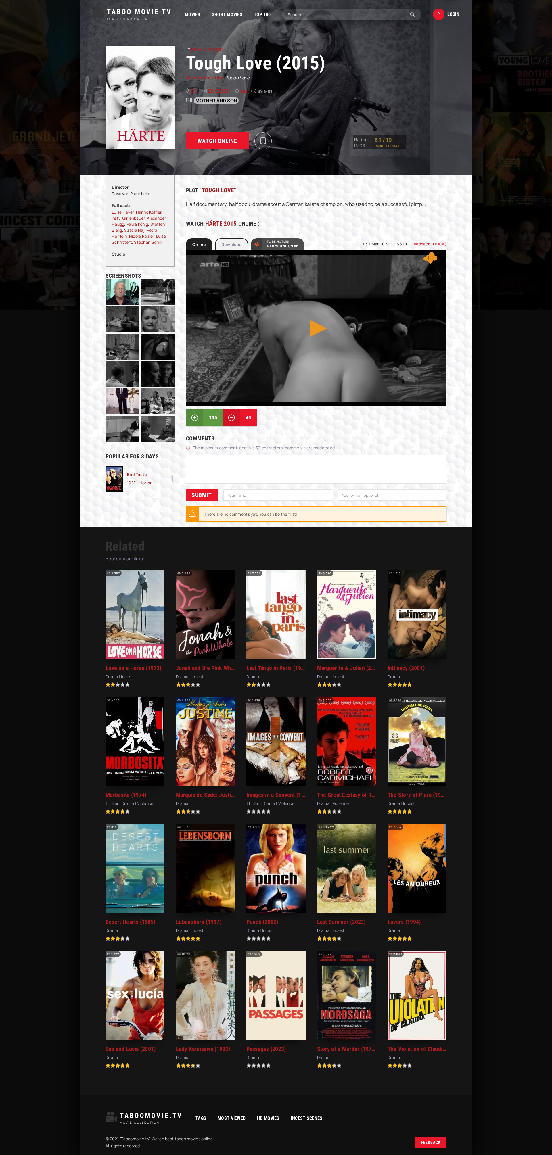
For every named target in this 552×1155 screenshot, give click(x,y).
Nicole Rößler (141, 236)
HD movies (268, 1118)
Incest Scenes (307, 1118)
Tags (200, 1118)
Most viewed (232, 1118)
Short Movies (227, 14)
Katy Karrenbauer (128, 218)
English (219, 90)
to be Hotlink (282, 244)
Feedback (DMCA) (429, 244)
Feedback (431, 1142)
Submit (202, 495)
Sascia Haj (134, 230)
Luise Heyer (123, 212)
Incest (216, 49)
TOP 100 (262, 14)
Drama (198, 49)
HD (244, 91)
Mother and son (216, 100)
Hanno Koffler (149, 212)
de (194, 90)
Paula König (137, 224)
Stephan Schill (148, 242)
